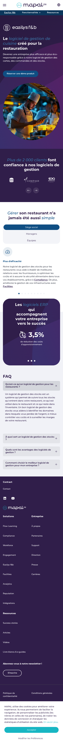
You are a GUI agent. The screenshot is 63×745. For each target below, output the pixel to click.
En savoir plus (51, 722)
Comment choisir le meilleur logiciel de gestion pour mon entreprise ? (27, 464)
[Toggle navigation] (4, 5)
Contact (7, 482)
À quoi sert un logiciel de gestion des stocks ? (29, 438)
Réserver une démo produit (20, 74)
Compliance (41, 280)
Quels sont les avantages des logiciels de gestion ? (28, 451)
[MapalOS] (31, 5)
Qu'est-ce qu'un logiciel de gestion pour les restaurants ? (29, 385)
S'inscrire (12, 673)
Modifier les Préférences (30, 738)
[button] (29, 190)
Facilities (8, 287)
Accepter (31, 730)
